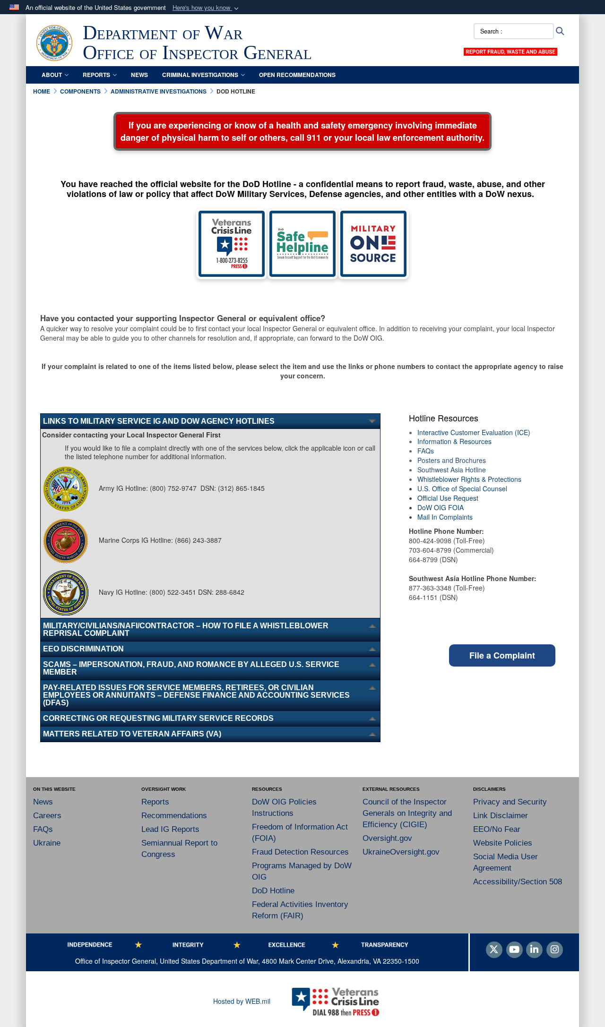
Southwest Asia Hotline (451, 469)
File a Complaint (502, 655)
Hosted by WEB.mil (241, 1001)
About (52, 74)
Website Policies (502, 843)
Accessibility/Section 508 (517, 881)
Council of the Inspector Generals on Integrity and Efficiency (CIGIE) (407, 813)
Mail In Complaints (445, 517)
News (139, 74)
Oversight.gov (387, 838)
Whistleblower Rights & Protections (469, 479)
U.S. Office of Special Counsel (462, 488)
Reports (96, 74)
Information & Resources (454, 441)
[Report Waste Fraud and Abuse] (510, 50)
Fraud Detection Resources (300, 851)
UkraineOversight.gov (401, 851)
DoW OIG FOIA (440, 507)
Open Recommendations (297, 74)
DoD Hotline (273, 890)
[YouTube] (514, 950)
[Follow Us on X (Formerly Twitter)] (494, 950)
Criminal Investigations (200, 74)
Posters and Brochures (451, 460)
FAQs (425, 450)
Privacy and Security (510, 801)
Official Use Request (447, 498)
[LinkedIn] (534, 950)
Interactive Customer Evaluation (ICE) (473, 432)
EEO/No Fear (496, 829)
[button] (207, 8)
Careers (47, 815)
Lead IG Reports (170, 829)
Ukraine (46, 843)
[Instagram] (554, 950)
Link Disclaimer (500, 815)
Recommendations (174, 815)
